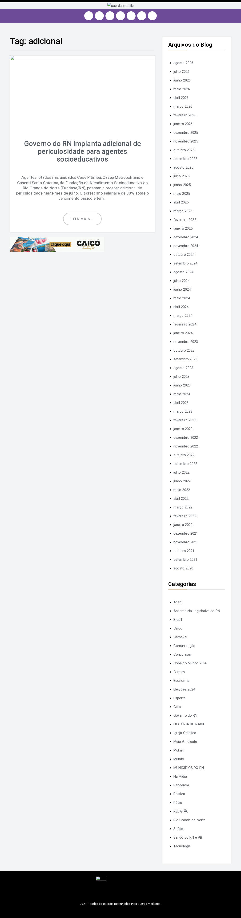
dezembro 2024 (185, 237)
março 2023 (183, 411)
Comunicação (184, 646)
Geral (177, 707)
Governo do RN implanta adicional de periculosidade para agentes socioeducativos (82, 151)
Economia (181, 680)
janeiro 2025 (183, 228)
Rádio (177, 802)
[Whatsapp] (141, 15)
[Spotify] (131, 15)
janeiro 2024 (183, 333)
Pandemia (181, 785)
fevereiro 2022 (184, 516)
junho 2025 (182, 185)
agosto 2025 (183, 167)
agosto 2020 (183, 568)
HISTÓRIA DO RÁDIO (189, 724)
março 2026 (183, 106)
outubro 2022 (184, 455)
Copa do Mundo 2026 (190, 663)
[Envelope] (152, 15)
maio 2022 (181, 490)
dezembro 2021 (185, 533)
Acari (177, 602)
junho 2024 (182, 289)
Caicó (178, 628)
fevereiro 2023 (184, 420)
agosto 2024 (183, 272)
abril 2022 (181, 498)
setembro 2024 (185, 263)
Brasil (177, 619)
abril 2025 (181, 202)
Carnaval (180, 637)
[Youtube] (120, 15)
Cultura (179, 672)
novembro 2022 (185, 446)
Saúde (178, 829)
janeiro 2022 (183, 525)
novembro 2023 (185, 342)
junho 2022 (182, 481)
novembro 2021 (185, 542)
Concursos (182, 654)
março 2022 (183, 507)
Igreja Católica (184, 733)
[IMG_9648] (57, 244)
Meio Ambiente (185, 741)
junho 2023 (182, 385)
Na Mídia (180, 776)
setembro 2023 (185, 359)
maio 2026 (181, 89)
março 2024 (183, 315)
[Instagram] (88, 15)
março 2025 (183, 211)
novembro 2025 (185, 141)
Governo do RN (185, 715)
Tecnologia (182, 846)
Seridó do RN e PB (187, 837)
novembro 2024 (185, 246)
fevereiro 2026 (184, 115)
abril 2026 (181, 98)
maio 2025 (181, 193)
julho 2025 (181, 176)
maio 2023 (181, 394)
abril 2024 (181, 307)
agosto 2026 (183, 63)
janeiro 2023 (183, 429)
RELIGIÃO (181, 811)
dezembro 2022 (185, 437)
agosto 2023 (183, 368)
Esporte (179, 698)
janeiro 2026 (183, 124)
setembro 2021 (185, 559)
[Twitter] (109, 15)
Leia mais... (82, 219)
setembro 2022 (185, 464)
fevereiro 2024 (184, 324)
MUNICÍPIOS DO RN (188, 768)
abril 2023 (181, 403)
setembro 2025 (185, 159)
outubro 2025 (184, 150)
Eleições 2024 (184, 689)
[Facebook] (99, 15)
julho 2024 (181, 281)
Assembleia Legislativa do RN (196, 611)
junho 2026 (182, 80)
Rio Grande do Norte (189, 820)
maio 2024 (181, 298)
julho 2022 (181, 472)
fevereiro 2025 (184, 220)
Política (179, 794)
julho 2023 (181, 376)
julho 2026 (181, 71)
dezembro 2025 (185, 132)
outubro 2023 (184, 350)
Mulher (178, 750)
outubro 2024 (184, 254)
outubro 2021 (184, 551)
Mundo (178, 759)
